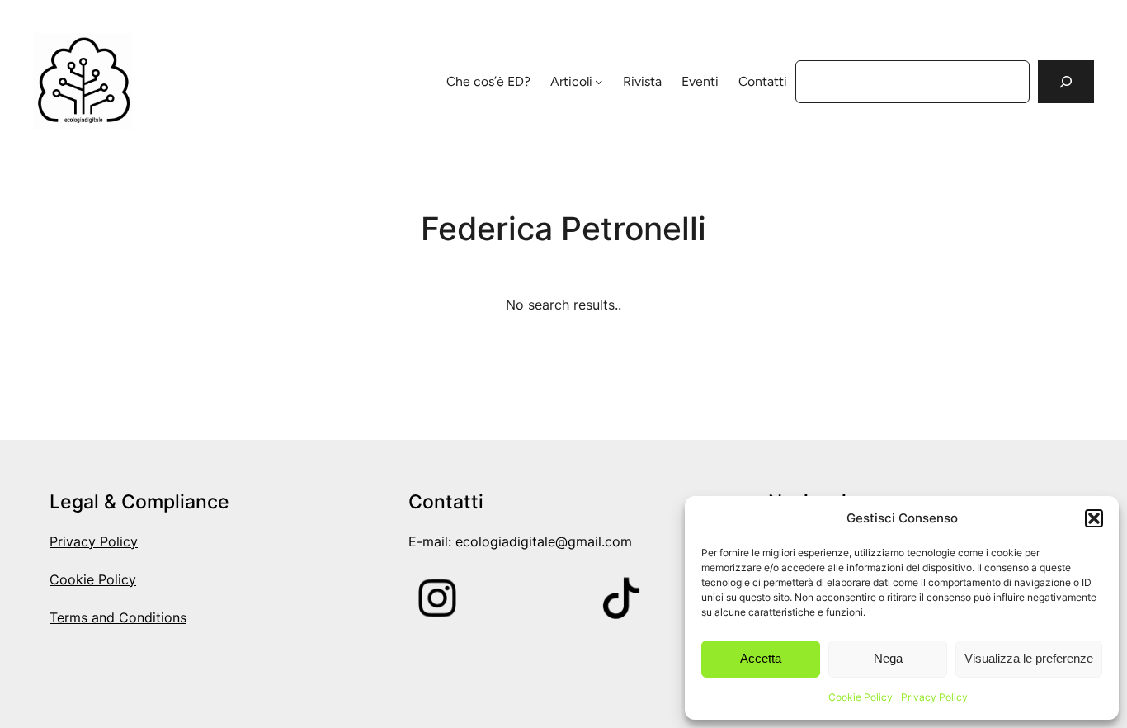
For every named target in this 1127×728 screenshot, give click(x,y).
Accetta (760, 658)
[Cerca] (1066, 81)
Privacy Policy (934, 697)
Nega (888, 658)
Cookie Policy (860, 697)
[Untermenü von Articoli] (599, 82)
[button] (1094, 518)
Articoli (571, 81)
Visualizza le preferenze (1028, 658)
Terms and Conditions (118, 618)
